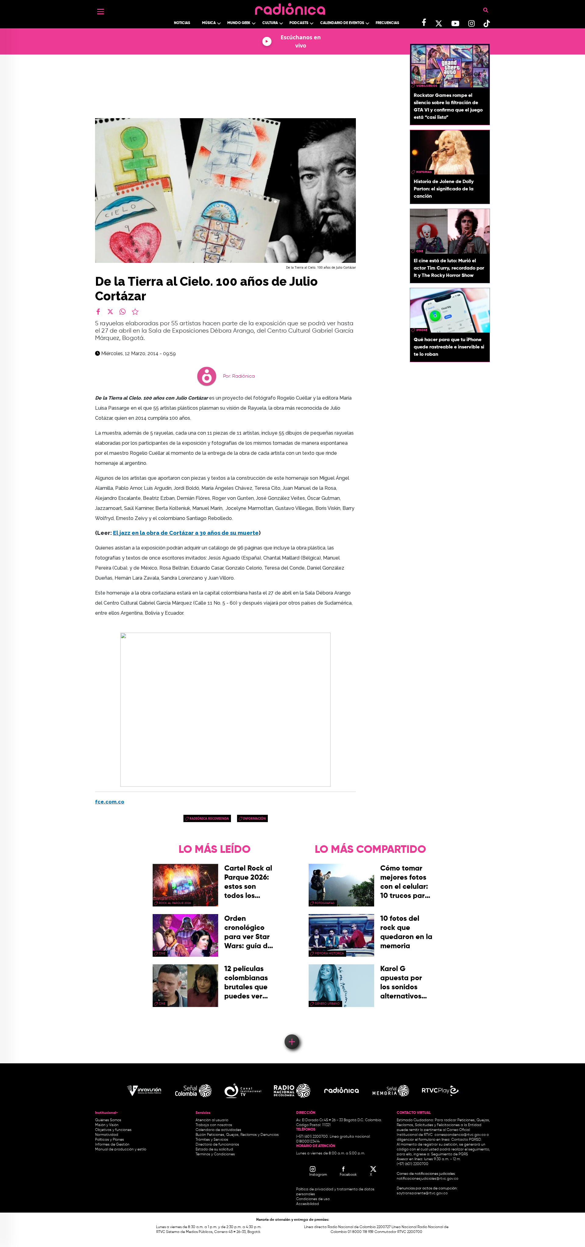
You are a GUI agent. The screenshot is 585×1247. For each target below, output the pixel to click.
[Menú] (100, 11)
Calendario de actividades (218, 1130)
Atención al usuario (212, 1120)
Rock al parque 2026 (175, 903)
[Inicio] (290, 7)
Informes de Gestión (112, 1144)
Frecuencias (387, 23)
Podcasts (298, 23)
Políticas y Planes (109, 1140)
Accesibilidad (308, 1204)
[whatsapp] (122, 312)
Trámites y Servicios (212, 1140)
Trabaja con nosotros (214, 1125)
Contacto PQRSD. (466, 1140)
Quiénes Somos (108, 1120)
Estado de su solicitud (214, 1149)
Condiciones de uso (313, 1199)
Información (254, 818)
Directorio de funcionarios (217, 1144)
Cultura (270, 23)
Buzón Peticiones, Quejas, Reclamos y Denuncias (237, 1135)
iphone (421, 330)
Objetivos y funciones (113, 1130)
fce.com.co (109, 802)
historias (424, 172)
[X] (110, 312)
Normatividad (106, 1135)
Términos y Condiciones (215, 1154)
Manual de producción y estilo (120, 1149)
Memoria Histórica (329, 953)
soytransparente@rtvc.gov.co (422, 1193)
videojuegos (426, 85)
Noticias (182, 23)
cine (419, 251)
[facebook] (98, 312)
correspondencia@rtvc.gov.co (460, 1135)
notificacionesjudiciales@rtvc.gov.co (427, 1179)
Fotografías (325, 903)
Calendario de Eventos (342, 23)
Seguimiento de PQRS (449, 1154)
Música (209, 23)
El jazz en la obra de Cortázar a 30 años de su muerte (186, 533)
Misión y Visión (107, 1125)
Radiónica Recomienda (209, 818)
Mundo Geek (238, 23)
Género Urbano (327, 1003)
